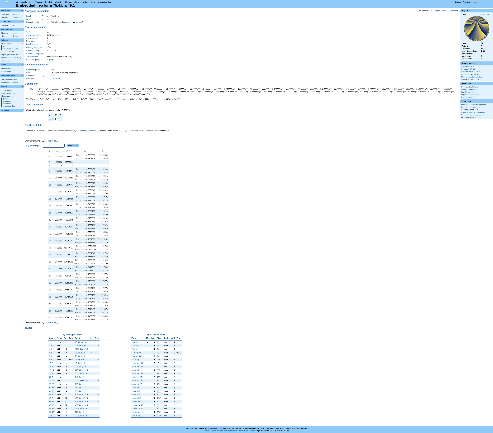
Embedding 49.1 (104, 2)
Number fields (6, 69)
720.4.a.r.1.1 (80, 412)
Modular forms (26, 2)
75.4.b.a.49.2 (55, 79)
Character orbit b (72, 2)
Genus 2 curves (7, 52)
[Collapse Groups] (22, 87)
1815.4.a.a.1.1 (81, 409)
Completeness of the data (471, 107)
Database (5, 110)
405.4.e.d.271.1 (81, 398)
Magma (437, 11)
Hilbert (3, 36)
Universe (4, 17)
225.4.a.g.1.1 (80, 367)
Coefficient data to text (470, 87)
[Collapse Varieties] (22, 40)
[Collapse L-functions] (22, 21)
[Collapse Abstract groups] (22, 96)
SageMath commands (470, 95)
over (5, 46)
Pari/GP (445, 11)
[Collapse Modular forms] (22, 29)
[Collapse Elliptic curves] (22, 44)
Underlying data (467, 97)
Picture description (468, 117)
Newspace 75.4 (467, 67)
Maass (15, 33)
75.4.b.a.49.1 (80, 342)
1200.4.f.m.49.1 (81, 381)
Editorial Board (243, 431)
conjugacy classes (10, 106)
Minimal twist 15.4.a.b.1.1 (471, 77)
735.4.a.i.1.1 (80, 384)
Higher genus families (10, 55)
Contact (206, 431)
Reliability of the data (469, 110)
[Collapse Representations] (22, 76)
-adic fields (6, 72)
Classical (38, 2)
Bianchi (15, 36)
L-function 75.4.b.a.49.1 (471, 79)
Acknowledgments (230, 431)
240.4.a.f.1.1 (80, 377)
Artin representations (9, 83)
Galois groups (6, 90)
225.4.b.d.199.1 (81, 370)
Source (252, 431)
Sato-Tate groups (8, 93)
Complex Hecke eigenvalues (472, 115)
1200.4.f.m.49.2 (81, 349)
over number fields (10, 49)
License (220, 431)
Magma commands (469, 89)
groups (5, 99)
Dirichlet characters (9, 80)
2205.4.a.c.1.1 (81, 416)
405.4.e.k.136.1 (81, 405)
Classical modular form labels (473, 112)
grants (208, 428)
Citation (458, 2)
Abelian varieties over (11, 57)
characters (7, 104)
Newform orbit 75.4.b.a (470, 72)
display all (53, 141)
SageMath (454, 11)
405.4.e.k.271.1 (81, 395)
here (167, 131)
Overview (5, 15)
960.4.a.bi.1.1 (80, 391)
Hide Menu (477, 2)
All (14, 25)
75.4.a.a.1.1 (80, 356)
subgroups (7, 101)
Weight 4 (58, 2)
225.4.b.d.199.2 (81, 346)
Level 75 (48, 2)
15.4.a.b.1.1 (80, 353)
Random (16, 15)
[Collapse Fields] (22, 65)
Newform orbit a (88, 2)
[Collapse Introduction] (22, 11)
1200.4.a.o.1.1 (81, 374)
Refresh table (73, 146)
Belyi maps (5, 61)
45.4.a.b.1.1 (80, 363)
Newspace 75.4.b (468, 69)
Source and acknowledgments (473, 105)
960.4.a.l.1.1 (80, 388)
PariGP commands (468, 92)
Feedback (467, 2)
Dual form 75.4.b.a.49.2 (470, 74)
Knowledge (17, 17)
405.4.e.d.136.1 (81, 402)
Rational (4, 25)
